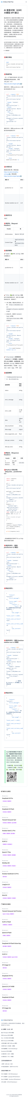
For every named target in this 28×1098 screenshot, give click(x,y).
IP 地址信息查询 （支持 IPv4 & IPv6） (10, 1066)
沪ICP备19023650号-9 (14, 1096)
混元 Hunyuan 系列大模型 (7, 1040)
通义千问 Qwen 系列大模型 (7, 1032)
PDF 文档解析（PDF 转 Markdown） (9, 1074)
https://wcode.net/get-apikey (12, 84)
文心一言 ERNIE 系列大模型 (7, 1038)
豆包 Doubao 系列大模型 (7, 1035)
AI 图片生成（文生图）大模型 (8, 1046)
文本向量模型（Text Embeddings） (9, 1048)
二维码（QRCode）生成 (6, 1064)
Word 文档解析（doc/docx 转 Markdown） (11, 1079)
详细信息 (7, 50)
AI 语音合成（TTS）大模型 (7, 1056)
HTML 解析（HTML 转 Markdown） (9, 1082)
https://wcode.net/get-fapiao (12, 176)
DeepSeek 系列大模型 (6, 1051)
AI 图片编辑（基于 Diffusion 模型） (9, 1043)
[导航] (26, 2)
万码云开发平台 (15, 1094)
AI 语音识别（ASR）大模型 (7, 1054)
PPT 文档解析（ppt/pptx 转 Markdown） (11, 1076)
